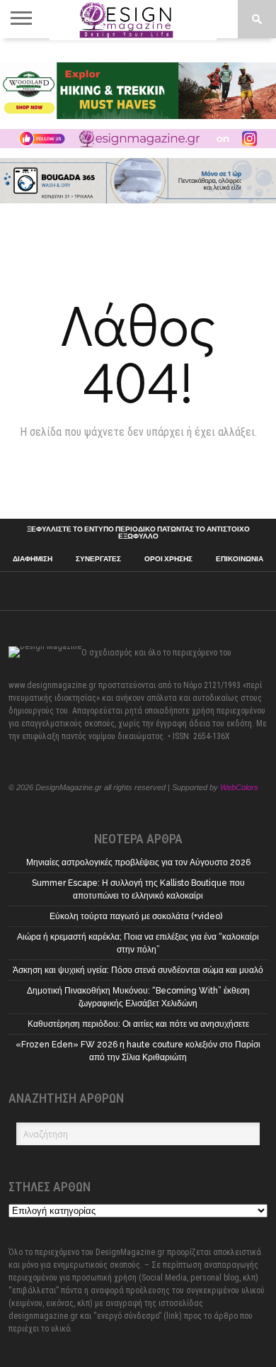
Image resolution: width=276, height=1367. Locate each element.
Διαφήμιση (32, 559)
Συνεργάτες (98, 559)
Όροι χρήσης (168, 559)
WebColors (239, 787)
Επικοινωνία (239, 559)
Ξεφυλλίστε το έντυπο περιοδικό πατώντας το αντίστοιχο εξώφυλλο (138, 533)
